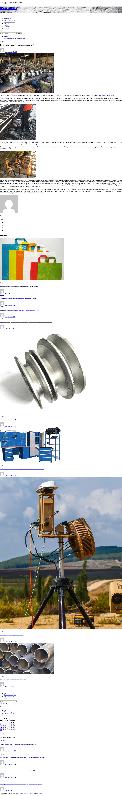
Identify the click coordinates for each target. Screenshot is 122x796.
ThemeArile (38, 793)
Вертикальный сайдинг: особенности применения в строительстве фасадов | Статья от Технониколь (26, 322)
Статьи (6, 25)
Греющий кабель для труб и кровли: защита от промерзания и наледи (18, 298)
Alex (6, 52)
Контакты (7, 26)
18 (3, 728)
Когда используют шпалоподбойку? (14, 38)
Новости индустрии (10, 20)
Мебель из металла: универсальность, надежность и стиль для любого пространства (22, 469)
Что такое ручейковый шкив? (8, 419)
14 (9, 726)
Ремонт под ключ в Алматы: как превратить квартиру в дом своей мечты (19, 286)
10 (1, 726)
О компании (7, 18)
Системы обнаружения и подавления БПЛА (11, 635)
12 (5, 726)
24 (1, 730)
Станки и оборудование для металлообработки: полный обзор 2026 (17, 770)
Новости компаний (9, 22)
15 (12, 726)
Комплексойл (8, 8)
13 (7, 726)
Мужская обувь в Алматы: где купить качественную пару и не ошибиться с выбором (22, 757)
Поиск (19, 33)
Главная (6, 36)
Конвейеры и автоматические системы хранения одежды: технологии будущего (21, 784)
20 (7, 728)
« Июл (2, 734)
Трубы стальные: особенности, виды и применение (13, 679)
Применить (4, 703)
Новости (6, 23)
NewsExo (30, 793)
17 (1, 728)
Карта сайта (7, 28)
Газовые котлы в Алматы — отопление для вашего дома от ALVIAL (18, 744)
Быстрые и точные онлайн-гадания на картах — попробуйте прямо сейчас (19, 310)
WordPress (23, 793)
